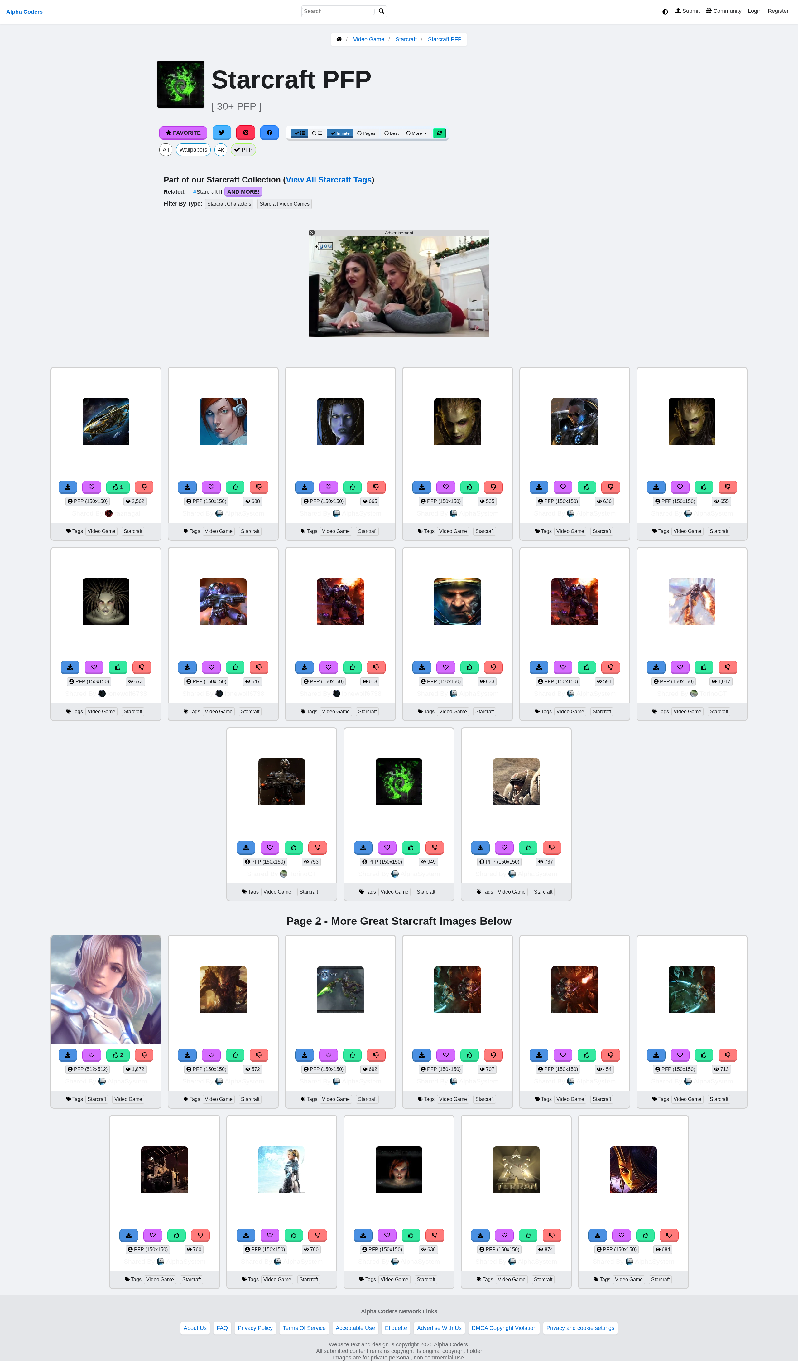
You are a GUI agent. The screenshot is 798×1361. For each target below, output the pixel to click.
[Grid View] (299, 133)
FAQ (222, 1328)
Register (778, 11)
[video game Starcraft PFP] (106, 422)
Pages (369, 133)
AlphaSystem (244, 513)
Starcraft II (208, 192)
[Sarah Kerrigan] (106, 602)
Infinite (343, 133)
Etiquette (396, 1328)
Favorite (186, 133)
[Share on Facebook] (269, 132)
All (166, 150)
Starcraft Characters (229, 203)
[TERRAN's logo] (516, 1170)
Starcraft (406, 39)
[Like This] (235, 487)
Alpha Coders (24, 12)
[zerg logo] (399, 782)
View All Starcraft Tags (329, 179)
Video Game (368, 39)
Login (755, 11)
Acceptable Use (355, 1328)
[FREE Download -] (68, 487)
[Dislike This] (144, 487)
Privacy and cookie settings (580, 1328)
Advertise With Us (439, 1328)
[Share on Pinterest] (245, 132)
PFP (246, 150)
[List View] (317, 133)
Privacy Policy (255, 1328)
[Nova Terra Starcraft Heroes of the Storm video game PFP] (106, 990)
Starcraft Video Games (285, 203)
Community (727, 11)
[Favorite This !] (91, 487)
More (417, 133)
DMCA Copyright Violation (504, 1328)
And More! (243, 192)
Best (394, 133)
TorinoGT (713, 693)
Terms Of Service (304, 1328)
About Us (195, 1328)
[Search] (381, 11)
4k (221, 150)
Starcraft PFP (445, 39)
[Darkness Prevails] (633, 1170)
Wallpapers (193, 150)
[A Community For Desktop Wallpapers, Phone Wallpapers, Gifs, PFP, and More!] (339, 39)
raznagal (127, 513)
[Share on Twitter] (222, 132)
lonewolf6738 (127, 693)
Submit (690, 11)
